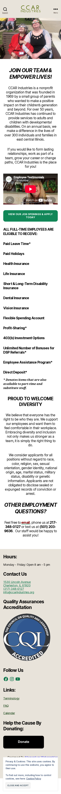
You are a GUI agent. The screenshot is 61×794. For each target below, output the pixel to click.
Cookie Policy (33, 778)
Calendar (9, 713)
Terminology (11, 698)
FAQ (6, 705)
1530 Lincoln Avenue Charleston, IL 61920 (17, 583)
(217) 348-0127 (13, 589)
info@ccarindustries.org (18, 592)
